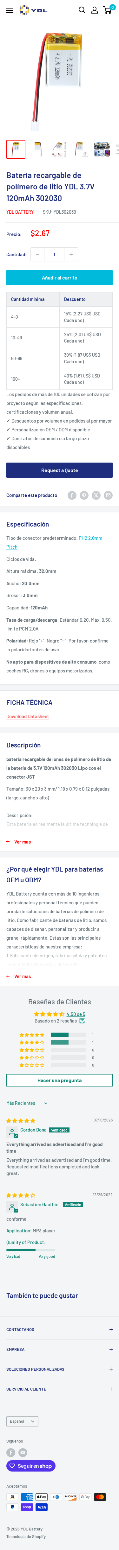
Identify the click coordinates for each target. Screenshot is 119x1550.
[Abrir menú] (9, 10)
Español (17, 1421)
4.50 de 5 (76, 1014)
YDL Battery (20, 212)
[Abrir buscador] (82, 10)
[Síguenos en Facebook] (10, 1452)
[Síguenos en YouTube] (22, 1452)
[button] (32, 1035)
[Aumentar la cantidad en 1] (71, 254)
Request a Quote (59, 470)
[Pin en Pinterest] (84, 495)
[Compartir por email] (108, 495)
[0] (107, 10)
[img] (20, 1120)
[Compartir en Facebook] (72, 495)
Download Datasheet (27, 716)
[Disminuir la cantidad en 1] (37, 254)
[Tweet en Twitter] (96, 495)
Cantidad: (16, 254)
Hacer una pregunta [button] (59, 1080)
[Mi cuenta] (94, 10)
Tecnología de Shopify (26, 1536)
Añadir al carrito (59, 277)
